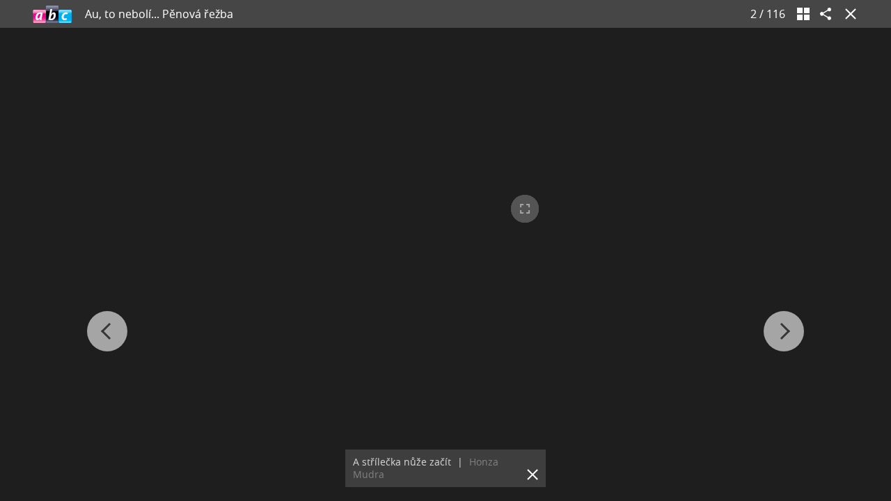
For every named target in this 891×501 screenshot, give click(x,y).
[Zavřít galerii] (848, 14)
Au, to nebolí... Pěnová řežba (159, 14)
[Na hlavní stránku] (52, 14)
